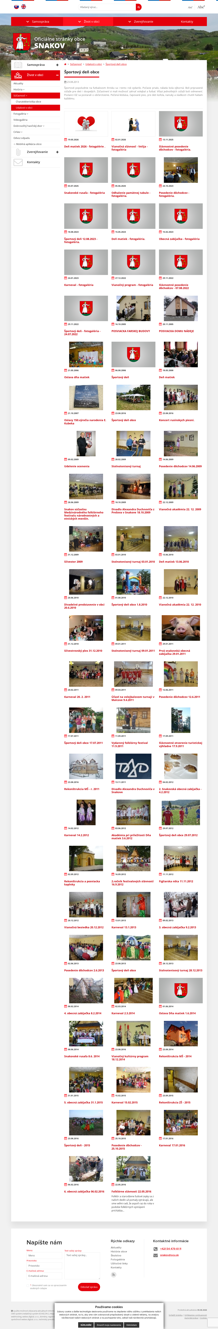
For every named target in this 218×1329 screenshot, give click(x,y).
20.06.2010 (73, 597)
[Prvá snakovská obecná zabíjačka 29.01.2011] (181, 628)
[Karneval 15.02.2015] (133, 1079)
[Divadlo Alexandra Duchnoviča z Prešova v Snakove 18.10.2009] (133, 486)
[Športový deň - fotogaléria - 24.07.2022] (86, 308)
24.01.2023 (73, 278)
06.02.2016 (73, 1184)
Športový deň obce (116, 64)
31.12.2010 (73, 643)
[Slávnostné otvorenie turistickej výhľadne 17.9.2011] (181, 720)
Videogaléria (20, 119)
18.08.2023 (73, 231)
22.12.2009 (168, 502)
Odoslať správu (89, 1287)
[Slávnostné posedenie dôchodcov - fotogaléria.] (181, 124)
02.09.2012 (73, 874)
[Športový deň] (133, 354)
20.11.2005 (168, 324)
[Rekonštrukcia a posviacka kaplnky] (86, 858)
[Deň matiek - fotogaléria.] (133, 216)
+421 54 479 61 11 (170, 1248)
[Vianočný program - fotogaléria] (133, 262)
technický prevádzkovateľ (50, 1319)
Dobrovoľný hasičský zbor (28, 126)
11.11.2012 (168, 874)
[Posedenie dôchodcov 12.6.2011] (181, 674)
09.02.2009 (73, 459)
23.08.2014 (168, 1049)
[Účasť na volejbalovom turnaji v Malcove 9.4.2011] (133, 674)
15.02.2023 (168, 231)
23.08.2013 (120, 963)
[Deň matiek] (181, 354)
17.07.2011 (73, 736)
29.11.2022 (168, 278)
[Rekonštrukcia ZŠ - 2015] (181, 1079)
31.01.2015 (73, 1095)
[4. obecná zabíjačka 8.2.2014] (86, 990)
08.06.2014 (73, 1049)
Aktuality (18, 83)
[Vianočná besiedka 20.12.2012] (86, 904)
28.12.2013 (168, 963)
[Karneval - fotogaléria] (86, 262)
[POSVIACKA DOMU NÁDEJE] (181, 308)
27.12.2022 (120, 278)
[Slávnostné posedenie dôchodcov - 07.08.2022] (181, 262)
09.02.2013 (168, 920)
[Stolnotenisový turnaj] (133, 443)
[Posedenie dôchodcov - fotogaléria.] (181, 170)
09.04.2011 (120, 689)
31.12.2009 (73, 554)
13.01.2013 (120, 920)
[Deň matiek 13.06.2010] (181, 539)
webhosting (16, 1316)
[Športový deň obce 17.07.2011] (86, 720)
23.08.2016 (120, 413)
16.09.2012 (120, 874)
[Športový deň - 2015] (86, 1122)
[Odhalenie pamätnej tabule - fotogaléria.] (133, 170)
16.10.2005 (120, 324)
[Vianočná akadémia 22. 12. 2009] (181, 486)
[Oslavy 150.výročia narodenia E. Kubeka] (86, 397)
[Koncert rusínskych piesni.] (181, 397)
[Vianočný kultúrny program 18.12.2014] (133, 1033)
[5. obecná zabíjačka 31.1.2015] (86, 1079)
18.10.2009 (120, 502)
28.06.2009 (73, 502)
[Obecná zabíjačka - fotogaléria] (181, 216)
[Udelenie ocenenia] (86, 443)
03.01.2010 (120, 554)
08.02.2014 (73, 1006)
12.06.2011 (168, 689)
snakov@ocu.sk (169, 1255)
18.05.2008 (168, 370)
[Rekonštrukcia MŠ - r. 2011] (86, 766)
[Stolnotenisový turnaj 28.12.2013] (181, 947)
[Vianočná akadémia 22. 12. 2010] (181, 582)
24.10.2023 (168, 185)
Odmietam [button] (131, 1325)
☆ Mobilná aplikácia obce (27, 144)
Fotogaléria (20, 113)
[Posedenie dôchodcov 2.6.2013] (86, 947)
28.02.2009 (120, 459)
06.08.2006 (120, 370)
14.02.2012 (73, 828)
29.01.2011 (168, 643)
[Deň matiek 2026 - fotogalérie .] (86, 124)
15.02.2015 (120, 1095)
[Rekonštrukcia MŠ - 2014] (181, 1033)
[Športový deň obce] (133, 397)
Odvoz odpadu (21, 138)
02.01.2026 (120, 139)
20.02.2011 (73, 689)
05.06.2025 (120, 185)
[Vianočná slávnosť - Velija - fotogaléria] (133, 124)
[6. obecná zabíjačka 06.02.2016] (86, 1169)
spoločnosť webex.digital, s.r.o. (24, 1319)
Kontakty (187, 22)
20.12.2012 (73, 920)
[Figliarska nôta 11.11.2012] (181, 858)
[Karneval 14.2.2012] (86, 812)
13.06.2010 (168, 554)
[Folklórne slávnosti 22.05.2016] (133, 1169)
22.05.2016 (120, 1184)
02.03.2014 (120, 1006)
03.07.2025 (73, 185)
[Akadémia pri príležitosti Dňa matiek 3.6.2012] (133, 812)
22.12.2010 (168, 597)
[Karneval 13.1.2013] (133, 904)
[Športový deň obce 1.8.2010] (133, 582)
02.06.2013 (73, 963)
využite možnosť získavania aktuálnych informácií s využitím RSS (41, 1310)
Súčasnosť (19, 95)
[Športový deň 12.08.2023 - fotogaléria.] (86, 216)
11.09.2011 (120, 736)
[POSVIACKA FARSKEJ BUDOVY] (133, 308)
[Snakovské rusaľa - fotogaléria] (86, 170)
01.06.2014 (168, 1006)
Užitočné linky (119, 1263)
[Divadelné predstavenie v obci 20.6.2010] (86, 582)
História (18, 89)
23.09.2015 (168, 1095)
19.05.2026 (73, 139)
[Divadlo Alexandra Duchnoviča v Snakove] (133, 766)
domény (43, 1316)
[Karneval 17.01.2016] (181, 1122)
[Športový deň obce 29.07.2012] (181, 812)
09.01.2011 (120, 643)
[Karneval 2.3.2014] (133, 990)
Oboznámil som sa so (48, 1287)
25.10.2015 (120, 1138)
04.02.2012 (168, 782)
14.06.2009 (168, 459)
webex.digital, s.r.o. (30, 1316)
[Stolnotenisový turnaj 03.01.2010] (133, 539)
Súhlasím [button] (86, 1325)
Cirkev (17, 132)
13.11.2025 (168, 139)
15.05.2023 (120, 231)
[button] (37, 21)
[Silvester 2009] (86, 539)
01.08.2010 (120, 597)
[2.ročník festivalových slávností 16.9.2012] (133, 858)
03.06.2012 (120, 828)
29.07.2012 (168, 828)
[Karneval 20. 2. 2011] (86, 674)
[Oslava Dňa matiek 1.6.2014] (181, 990)
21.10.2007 (73, 413)
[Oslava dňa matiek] (86, 354)
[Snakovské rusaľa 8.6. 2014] (86, 1033)
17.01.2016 (168, 1138)
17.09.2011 (168, 736)
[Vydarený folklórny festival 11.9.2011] (133, 720)
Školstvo (116, 1255)
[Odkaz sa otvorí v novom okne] (113, 1275)
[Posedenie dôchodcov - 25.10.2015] (133, 1122)
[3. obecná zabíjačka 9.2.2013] (181, 904)
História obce (119, 1251)
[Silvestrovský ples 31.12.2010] (86, 628)
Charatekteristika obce (28, 101)
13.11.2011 (120, 782)
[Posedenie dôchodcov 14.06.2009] (181, 443)
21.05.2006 (73, 370)
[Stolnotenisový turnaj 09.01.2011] (133, 628)
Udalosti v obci (24, 107)
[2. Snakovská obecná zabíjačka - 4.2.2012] (181, 766)
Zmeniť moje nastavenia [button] (109, 1325)
